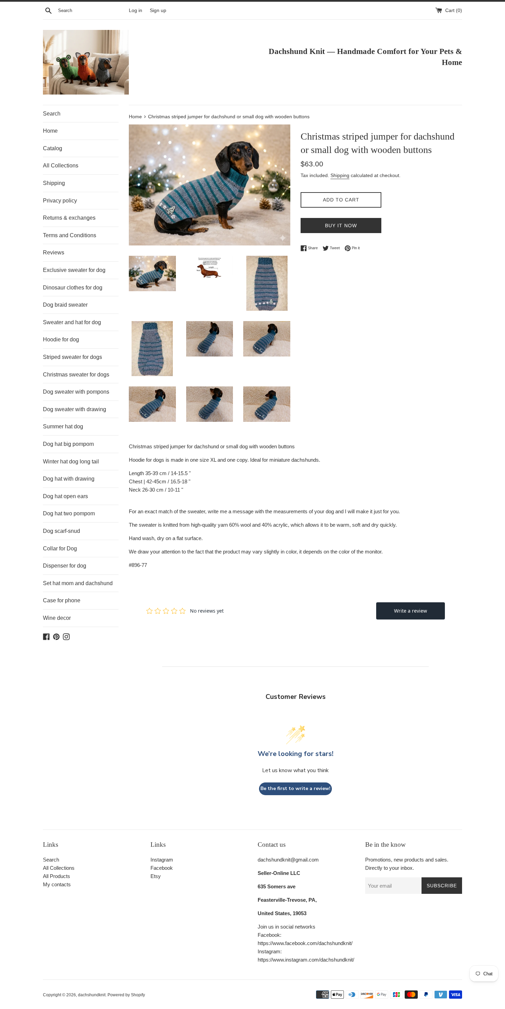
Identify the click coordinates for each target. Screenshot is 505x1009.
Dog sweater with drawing (74, 409)
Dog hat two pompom (69, 513)
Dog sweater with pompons (76, 392)
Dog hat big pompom (68, 444)
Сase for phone (61, 600)
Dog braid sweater (65, 305)
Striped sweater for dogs (72, 357)
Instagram (161, 860)
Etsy (155, 876)
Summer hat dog (63, 426)
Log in (135, 10)
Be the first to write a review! (295, 788)
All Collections (60, 165)
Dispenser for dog (64, 566)
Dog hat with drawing (68, 479)
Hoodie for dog (61, 339)
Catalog (52, 148)
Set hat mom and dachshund (78, 583)
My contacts (57, 884)
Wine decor (57, 618)
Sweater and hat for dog (72, 322)
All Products (56, 876)
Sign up (158, 10)
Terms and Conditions (69, 235)
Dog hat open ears (65, 496)
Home (50, 131)
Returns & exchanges (69, 218)
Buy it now (341, 225)
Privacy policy (60, 201)
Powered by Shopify (126, 994)
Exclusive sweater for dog (74, 270)
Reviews (53, 252)
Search (51, 114)
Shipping (54, 183)
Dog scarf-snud (61, 531)
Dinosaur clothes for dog (72, 287)
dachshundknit (91, 994)
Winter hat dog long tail (71, 461)
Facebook (161, 868)
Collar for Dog (60, 548)
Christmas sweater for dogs (76, 374)
